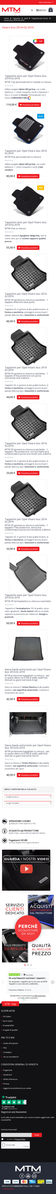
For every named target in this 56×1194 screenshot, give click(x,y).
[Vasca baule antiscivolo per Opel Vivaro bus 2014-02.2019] (28, 648)
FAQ (5, 1048)
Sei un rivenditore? (11, 1057)
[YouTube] (28, 1176)
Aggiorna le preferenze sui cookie (17, 1088)
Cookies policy (8, 1188)
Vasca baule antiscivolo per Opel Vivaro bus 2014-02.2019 (28, 670)
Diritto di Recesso (10, 1079)
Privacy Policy (20, 1139)
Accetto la (16, 1139)
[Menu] (41, 10)
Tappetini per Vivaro (40, 18)
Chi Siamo (7, 1016)
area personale (45, 2)
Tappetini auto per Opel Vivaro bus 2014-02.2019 (25, 77)
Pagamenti (7, 1070)
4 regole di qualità (10, 1030)
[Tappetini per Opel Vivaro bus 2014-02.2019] (28, 130)
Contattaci (7, 1052)
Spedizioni (7, 1074)
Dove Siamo (8, 1021)
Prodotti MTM (8, 1025)
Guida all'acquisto (10, 1043)
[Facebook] (22, 1176)
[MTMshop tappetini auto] (11, 10)
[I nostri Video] (26, 850)
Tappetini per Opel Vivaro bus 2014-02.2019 (26, 152)
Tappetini (16, 18)
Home (6, 18)
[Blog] (34, 1176)
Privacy (6, 1083)
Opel (26, 18)
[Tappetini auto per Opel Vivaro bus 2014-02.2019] (28, 55)
